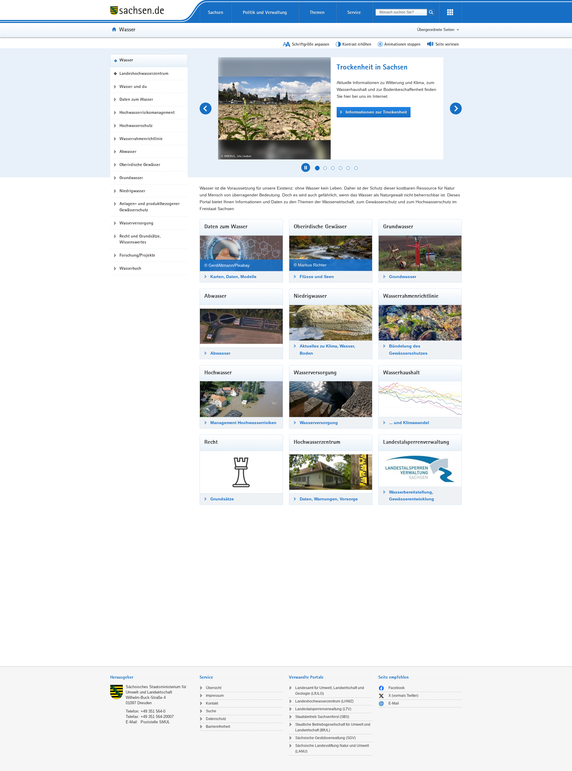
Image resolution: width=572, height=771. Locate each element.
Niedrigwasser (132, 190)
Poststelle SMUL (155, 722)
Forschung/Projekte (137, 255)
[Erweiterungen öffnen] (450, 12)
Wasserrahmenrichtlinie (141, 138)
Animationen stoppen (402, 44)
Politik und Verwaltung (265, 12)
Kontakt (212, 703)
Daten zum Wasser (136, 99)
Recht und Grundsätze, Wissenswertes (140, 239)
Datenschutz (216, 719)
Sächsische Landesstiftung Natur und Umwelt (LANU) (332, 748)
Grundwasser (131, 177)
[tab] (152, 678)
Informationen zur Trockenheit (376, 112)
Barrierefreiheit (218, 727)
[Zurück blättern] (206, 108)
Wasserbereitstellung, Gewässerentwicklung (411, 495)
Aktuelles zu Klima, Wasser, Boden (327, 349)
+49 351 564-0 (153, 711)
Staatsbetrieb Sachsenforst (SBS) (322, 717)
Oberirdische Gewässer (139, 164)
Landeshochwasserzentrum (145, 75)
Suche (211, 711)
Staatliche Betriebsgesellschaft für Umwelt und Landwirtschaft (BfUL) (332, 727)
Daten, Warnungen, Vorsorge (329, 499)
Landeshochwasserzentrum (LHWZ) (324, 701)
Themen (317, 12)
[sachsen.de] (152, 11)
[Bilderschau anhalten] (305, 167)
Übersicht (213, 688)
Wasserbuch (130, 268)
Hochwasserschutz (136, 125)
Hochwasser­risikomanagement (147, 112)
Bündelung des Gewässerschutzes (408, 349)
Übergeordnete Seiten (435, 29)
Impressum (215, 696)
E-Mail (393, 703)
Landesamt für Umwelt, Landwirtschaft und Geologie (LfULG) (329, 691)
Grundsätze (222, 499)
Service (354, 12)
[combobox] (401, 12)
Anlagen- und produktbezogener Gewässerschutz (149, 206)
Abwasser (127, 151)
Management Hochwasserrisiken (243, 422)
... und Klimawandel (409, 422)
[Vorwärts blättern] (456, 108)
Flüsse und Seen (317, 276)
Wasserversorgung (136, 223)
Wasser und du (133, 86)
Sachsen (215, 12)
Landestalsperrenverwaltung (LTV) (323, 709)
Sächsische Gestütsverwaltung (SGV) (325, 738)
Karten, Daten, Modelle (233, 276)
